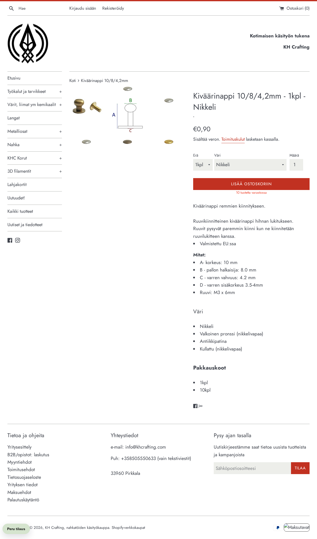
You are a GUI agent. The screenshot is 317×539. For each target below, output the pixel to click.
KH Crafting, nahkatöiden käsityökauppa (77, 527)
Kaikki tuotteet (20, 211)
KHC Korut (34, 158)
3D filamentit (34, 171)
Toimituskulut (233, 139)
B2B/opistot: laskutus (28, 454)
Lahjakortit (16, 184)
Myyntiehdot (19, 462)
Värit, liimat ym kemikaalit (34, 104)
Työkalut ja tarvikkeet (34, 91)
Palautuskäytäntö (23, 499)
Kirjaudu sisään (82, 8)
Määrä (294, 155)
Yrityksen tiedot (22, 484)
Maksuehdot (19, 492)
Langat (13, 118)
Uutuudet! (16, 198)
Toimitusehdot (21, 469)
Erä (195, 155)
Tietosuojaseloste (24, 477)
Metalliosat (34, 131)
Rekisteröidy (113, 8)
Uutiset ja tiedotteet (24, 224)
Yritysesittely (19, 447)
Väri (217, 155)
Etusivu (13, 78)
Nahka (34, 144)
